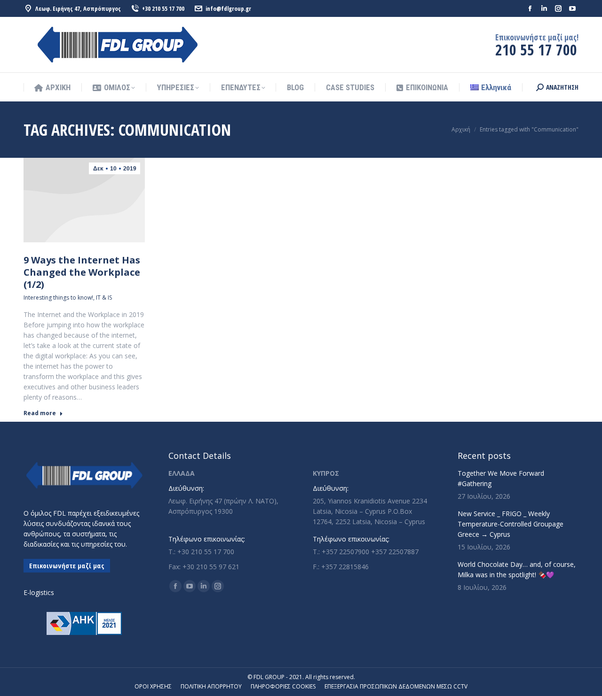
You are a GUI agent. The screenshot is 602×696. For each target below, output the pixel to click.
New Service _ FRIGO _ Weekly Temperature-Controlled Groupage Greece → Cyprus (510, 524)
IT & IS (104, 298)
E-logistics (39, 592)
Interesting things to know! (58, 298)
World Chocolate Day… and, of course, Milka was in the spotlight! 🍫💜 (517, 569)
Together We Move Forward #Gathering (501, 478)
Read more (40, 413)
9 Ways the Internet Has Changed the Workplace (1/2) (82, 272)
